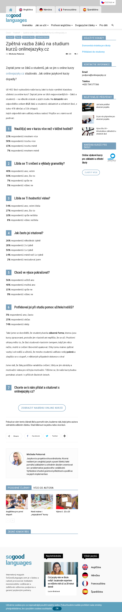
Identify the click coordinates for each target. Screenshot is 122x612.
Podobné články (19, 487)
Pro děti (103, 25)
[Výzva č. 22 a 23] (67, 501)
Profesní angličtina (61, 25)
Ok (57, 608)
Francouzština (69, 9)
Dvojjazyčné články (85, 25)
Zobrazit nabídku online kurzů (42, 408)
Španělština (92, 9)
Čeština (108, 2)
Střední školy (28, 37)
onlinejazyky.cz (15, 73)
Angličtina (28, 9)
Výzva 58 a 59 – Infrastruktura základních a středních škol (106, 131)
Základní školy (42, 37)
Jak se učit (40, 25)
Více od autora (43, 487)
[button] (112, 25)
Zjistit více (91, 172)
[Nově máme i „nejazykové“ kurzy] (42, 501)
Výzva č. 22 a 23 (63, 511)
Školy (18, 37)
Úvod (8, 32)
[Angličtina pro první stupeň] (17, 501)
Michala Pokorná (16, 54)
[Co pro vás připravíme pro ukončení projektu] (88, 119)
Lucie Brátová (54, 591)
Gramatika (27, 25)
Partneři (16, 32)
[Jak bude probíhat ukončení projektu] (88, 107)
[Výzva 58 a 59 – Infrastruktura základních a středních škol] (88, 131)
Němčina (47, 9)
